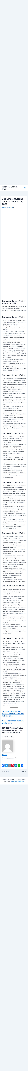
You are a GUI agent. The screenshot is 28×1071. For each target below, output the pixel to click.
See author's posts (9, 758)
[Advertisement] (14, 14)
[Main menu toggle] (24, 188)
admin (4, 755)
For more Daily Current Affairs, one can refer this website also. (13, 713)
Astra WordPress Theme (17, 781)
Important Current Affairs (10, 188)
